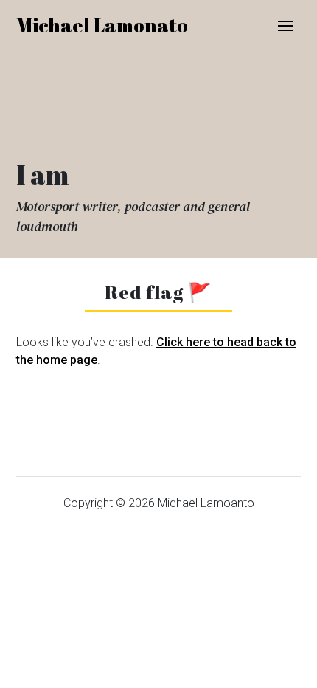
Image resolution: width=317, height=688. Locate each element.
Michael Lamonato (102, 25)
